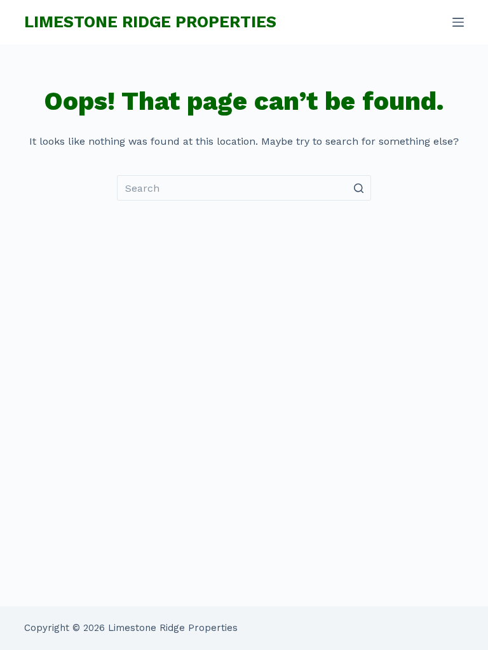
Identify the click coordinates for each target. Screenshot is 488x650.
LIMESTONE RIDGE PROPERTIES (150, 22)
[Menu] (458, 22)
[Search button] (358, 188)
